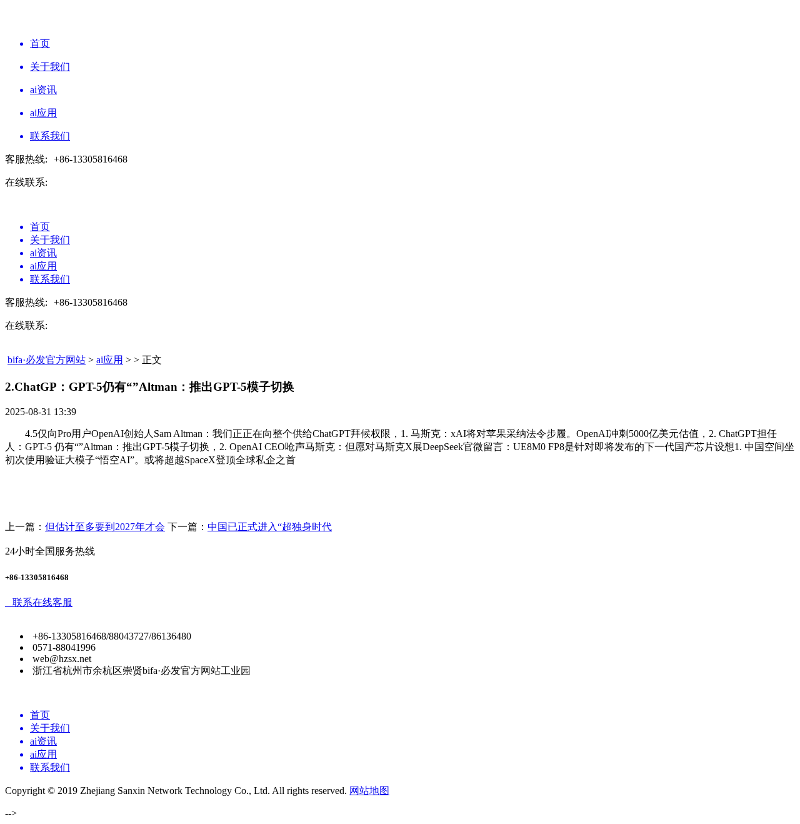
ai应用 (109, 359)
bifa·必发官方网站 (47, 359)
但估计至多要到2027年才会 (105, 526)
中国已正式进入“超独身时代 (270, 526)
